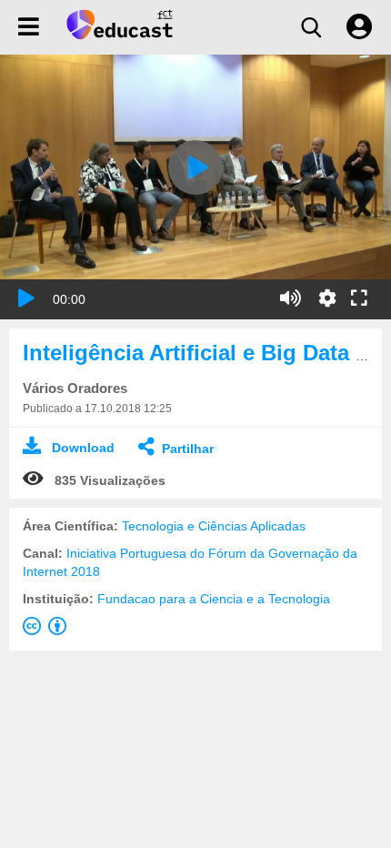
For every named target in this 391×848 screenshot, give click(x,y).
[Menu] (28, 27)
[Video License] (48, 630)
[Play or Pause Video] (26, 298)
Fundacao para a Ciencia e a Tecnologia (213, 598)
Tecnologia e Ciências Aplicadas (214, 526)
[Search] (311, 27)
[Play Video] (195, 167)
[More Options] (327, 298)
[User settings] (359, 27)
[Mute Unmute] (290, 298)
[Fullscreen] (359, 299)
